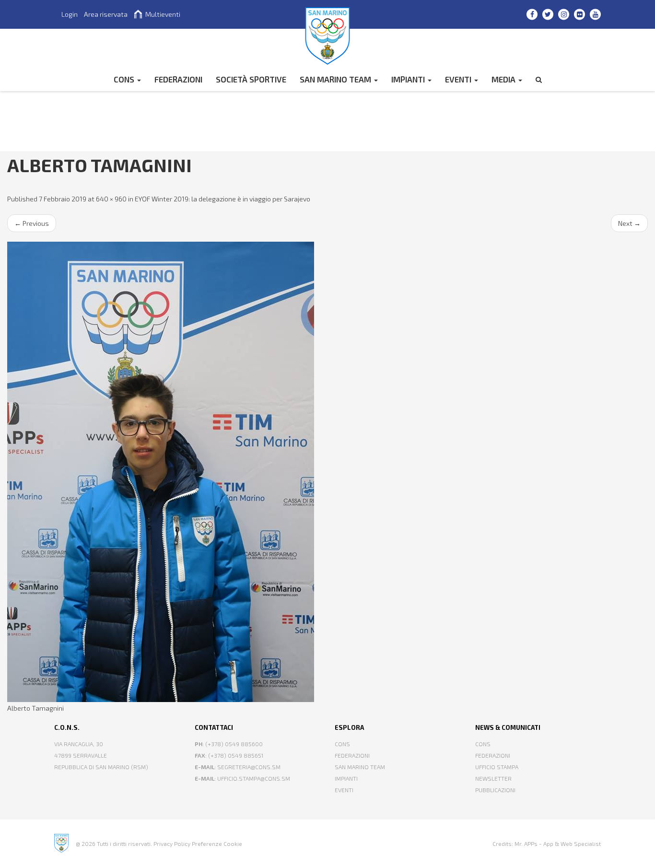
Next (629, 223)
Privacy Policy (171, 843)
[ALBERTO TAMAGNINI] (327, 472)
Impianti (409, 79)
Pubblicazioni (495, 789)
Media (504, 79)
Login (69, 14)
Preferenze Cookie (217, 843)
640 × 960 (111, 199)
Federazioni (352, 755)
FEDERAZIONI (178, 79)
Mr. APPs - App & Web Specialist (558, 843)
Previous (31, 223)
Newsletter (493, 778)
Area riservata (106, 14)
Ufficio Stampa (496, 766)
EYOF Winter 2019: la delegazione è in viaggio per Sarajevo (222, 199)
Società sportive (251, 79)
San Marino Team (336, 79)
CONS (125, 79)
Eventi (459, 79)
